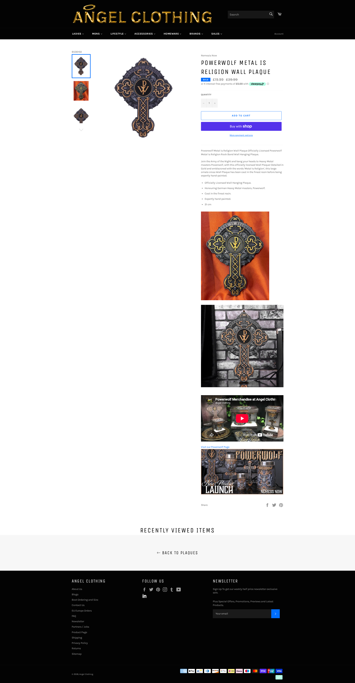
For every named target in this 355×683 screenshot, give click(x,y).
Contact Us (78, 605)
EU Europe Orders (82, 610)
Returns (76, 648)
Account (278, 33)
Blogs (75, 594)
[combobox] (251, 14)
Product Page (79, 632)
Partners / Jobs (80, 626)
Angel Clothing (86, 674)
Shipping (77, 637)
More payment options (241, 135)
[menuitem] (78, 33)
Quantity (206, 94)
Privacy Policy (80, 643)
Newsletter (78, 621)
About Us (77, 589)
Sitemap (77, 653)
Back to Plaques (179, 552)
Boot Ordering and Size (85, 599)
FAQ (74, 616)
